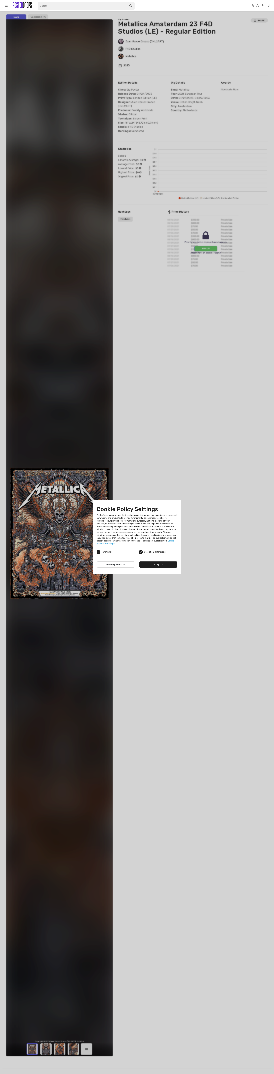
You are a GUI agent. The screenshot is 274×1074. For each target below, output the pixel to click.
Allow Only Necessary (115, 564)
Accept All (158, 564)
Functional (106, 552)
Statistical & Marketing (155, 552)
